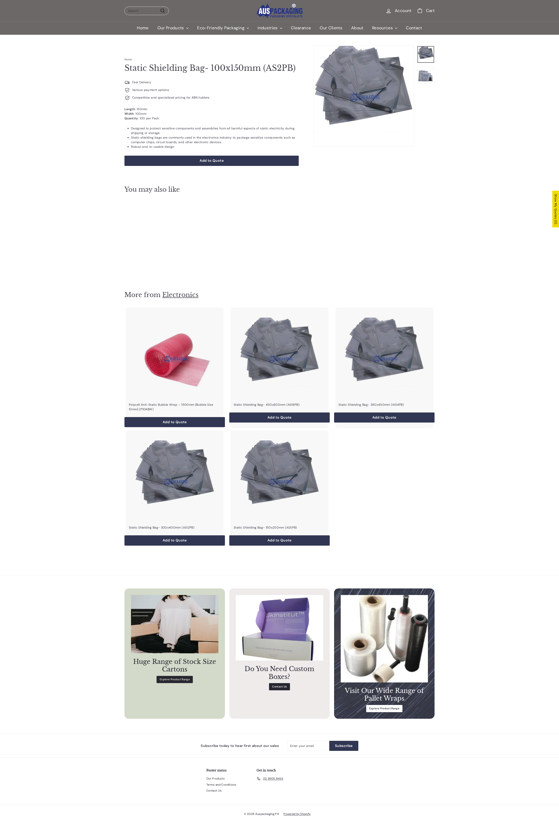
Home (142, 28)
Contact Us (279, 686)
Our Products (171, 28)
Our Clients (331, 28)
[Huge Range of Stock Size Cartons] (174, 624)
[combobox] (146, 11)
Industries (268, 28)
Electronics (180, 295)
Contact (414, 28)
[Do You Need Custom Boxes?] (279, 628)
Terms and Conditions (221, 784)
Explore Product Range (175, 679)
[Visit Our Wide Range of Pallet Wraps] (384, 638)
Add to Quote (148, 269)
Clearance (301, 28)
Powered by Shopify (297, 814)
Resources (383, 28)
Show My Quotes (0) (556, 209)
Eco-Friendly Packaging (221, 28)
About (357, 28)
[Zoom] (364, 96)
